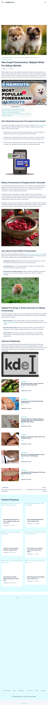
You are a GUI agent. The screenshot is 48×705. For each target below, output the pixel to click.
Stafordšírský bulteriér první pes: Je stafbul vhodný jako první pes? (11, 521)
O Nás (36, 690)
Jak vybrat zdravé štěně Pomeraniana (11, 112)
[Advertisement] (24, 13)
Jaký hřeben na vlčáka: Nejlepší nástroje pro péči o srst (11, 578)
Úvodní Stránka (6, 690)
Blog (14, 690)
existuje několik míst (40, 125)
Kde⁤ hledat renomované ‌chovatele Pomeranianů (13, 109)
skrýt (20, 106)
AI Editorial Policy (24, 703)
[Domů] (1, 57)
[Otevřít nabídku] (45, 2)
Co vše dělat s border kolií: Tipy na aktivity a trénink (36, 489)
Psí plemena (9, 59)
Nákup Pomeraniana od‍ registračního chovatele (13, 110)
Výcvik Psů (29, 690)
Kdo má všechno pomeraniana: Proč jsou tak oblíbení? (11, 489)
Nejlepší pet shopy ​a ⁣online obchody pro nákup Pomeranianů (16, 114)
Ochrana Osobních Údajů (29, 696)
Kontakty (43, 690)
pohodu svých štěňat (9, 322)
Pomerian (3, 59)
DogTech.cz (5, 68)
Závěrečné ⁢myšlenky (7, 115)
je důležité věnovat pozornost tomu (33, 254)
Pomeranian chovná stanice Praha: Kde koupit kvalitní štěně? (35, 550)
